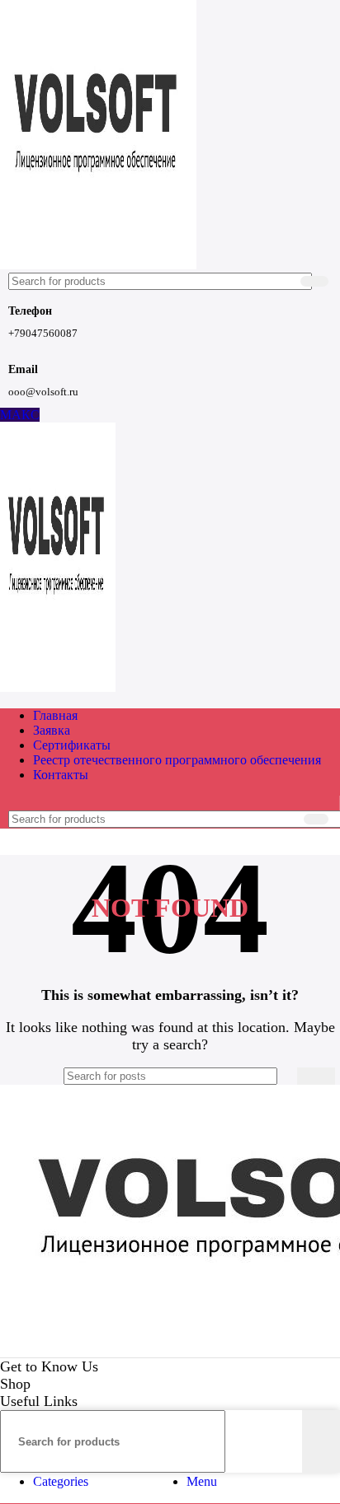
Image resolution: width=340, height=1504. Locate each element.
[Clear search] (284, 282)
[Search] (314, 281)
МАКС (20, 415)
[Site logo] (98, 265)
